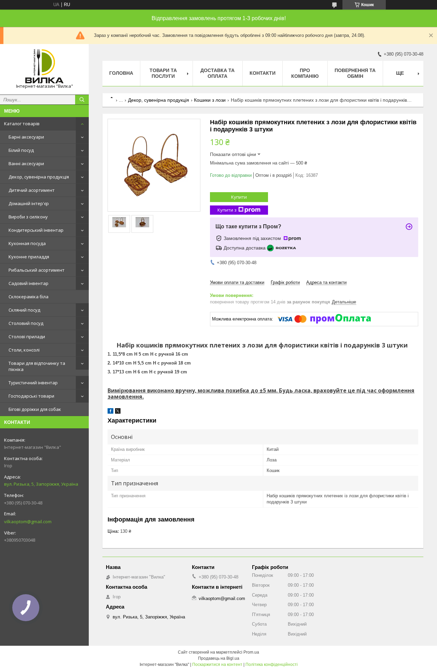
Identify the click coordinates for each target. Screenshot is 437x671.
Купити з (227, 210)
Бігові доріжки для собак (35, 409)
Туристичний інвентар (33, 383)
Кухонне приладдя (29, 257)
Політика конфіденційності (271, 664)
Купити (239, 197)
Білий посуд (21, 150)
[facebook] (110, 412)
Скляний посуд (24, 310)
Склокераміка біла (28, 297)
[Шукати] (82, 100)
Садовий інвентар (28, 283)
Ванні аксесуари (26, 163)
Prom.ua (251, 652)
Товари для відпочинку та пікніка (37, 366)
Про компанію (305, 73)
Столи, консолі (24, 350)
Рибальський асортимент (37, 270)
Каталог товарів (22, 123)
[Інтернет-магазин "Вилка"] (44, 66)
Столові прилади (27, 336)
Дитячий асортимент (32, 190)
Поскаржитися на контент (217, 664)
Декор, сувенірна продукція (39, 177)
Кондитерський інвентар (36, 230)
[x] (118, 412)
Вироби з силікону (28, 217)
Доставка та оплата (217, 73)
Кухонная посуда (27, 243)
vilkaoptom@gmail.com (28, 521)
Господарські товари (31, 396)
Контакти (263, 73)
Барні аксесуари (26, 137)
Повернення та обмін (355, 73)
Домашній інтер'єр (29, 203)
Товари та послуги (163, 73)
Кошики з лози (210, 100)
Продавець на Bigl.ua (218, 658)
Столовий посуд (26, 323)
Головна (121, 73)
